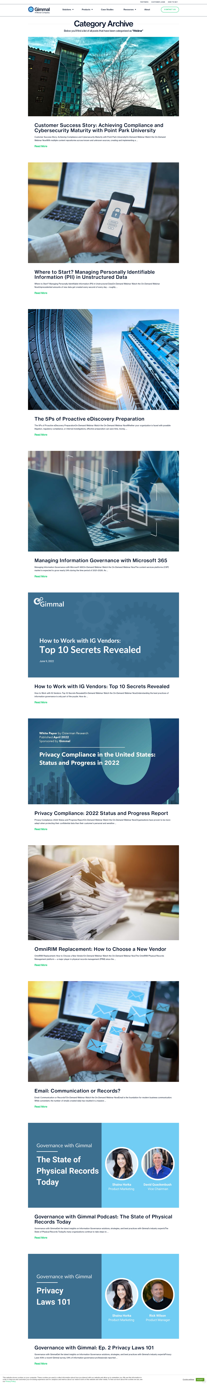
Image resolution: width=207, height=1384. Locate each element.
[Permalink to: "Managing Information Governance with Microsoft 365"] (103, 501)
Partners (144, 2)
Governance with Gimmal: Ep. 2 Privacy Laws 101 (94, 1347)
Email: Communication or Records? (77, 1091)
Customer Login (158, 2)
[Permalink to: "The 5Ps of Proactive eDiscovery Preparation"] (103, 359)
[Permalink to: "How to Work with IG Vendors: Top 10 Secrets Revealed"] (103, 634)
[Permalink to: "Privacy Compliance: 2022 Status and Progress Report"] (103, 761)
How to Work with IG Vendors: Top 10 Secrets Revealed (102, 686)
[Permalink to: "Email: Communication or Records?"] (103, 1031)
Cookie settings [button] (188, 1379)
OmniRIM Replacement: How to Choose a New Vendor (100, 949)
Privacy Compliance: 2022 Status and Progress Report (101, 813)
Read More (40, 146)
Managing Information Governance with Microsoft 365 (100, 560)
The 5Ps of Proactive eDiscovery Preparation (89, 419)
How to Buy (173, 2)
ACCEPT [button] (200, 1379)
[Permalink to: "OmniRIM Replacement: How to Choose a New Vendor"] (103, 892)
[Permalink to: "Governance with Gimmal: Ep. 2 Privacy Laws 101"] (103, 1296)
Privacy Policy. (11, 1381)
